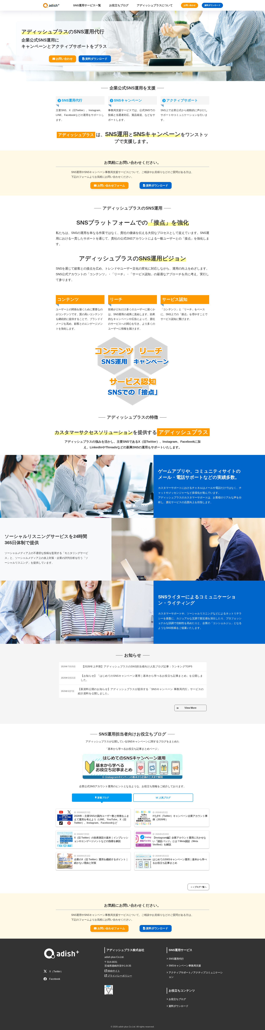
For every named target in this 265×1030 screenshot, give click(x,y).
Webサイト (113, 971)
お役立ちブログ (177, 999)
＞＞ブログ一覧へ (198, 887)
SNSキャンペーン (128, 100)
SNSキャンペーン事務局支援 (185, 965)
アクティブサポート (182, 100)
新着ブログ (103, 797)
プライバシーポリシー (119, 975)
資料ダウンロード (212, 5)
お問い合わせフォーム (111, 185)
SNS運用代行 (72, 100)
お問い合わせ (190, 5)
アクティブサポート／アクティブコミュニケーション (196, 974)
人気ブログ (165, 797)
